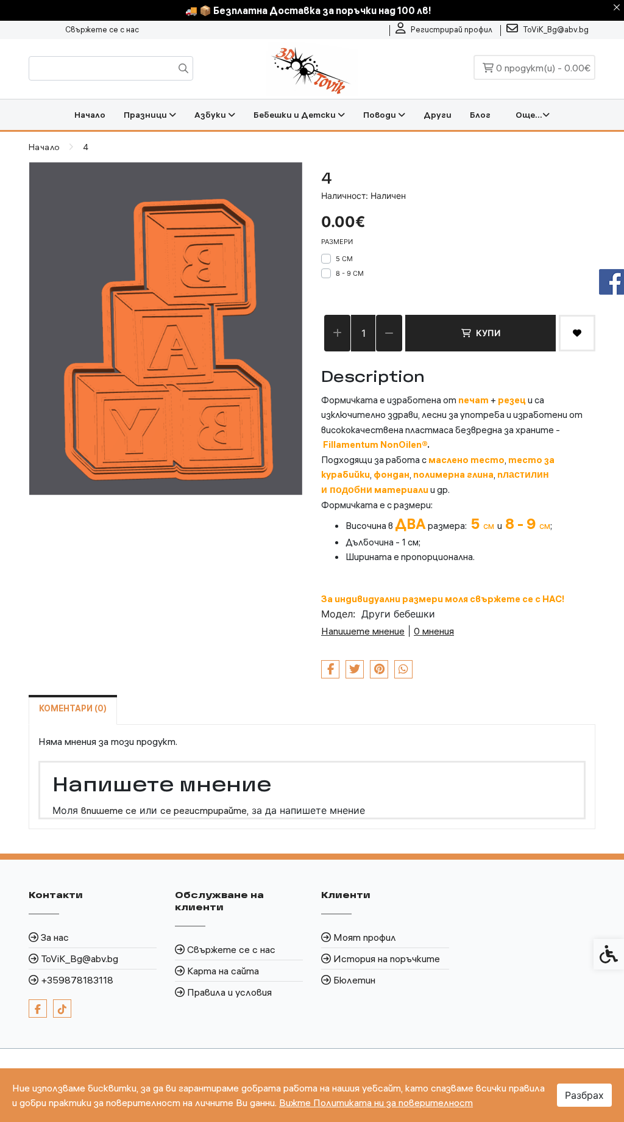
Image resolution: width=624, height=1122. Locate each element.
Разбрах (584, 1095)
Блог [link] (480, 114)
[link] (443, 30)
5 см (344, 258)
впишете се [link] (108, 810)
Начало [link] (89, 114)
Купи (488, 333)
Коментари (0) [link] (73, 708)
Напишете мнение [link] (363, 631)
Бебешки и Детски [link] (296, 114)
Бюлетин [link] (354, 980)
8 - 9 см (350, 273)
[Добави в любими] (577, 333)
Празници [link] (146, 114)
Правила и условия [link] (229, 992)
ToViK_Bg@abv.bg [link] (79, 958)
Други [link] (438, 114)
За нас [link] (55, 937)
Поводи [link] (380, 114)
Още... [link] (529, 114)
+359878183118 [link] (77, 980)
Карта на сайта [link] (223, 971)
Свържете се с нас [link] (102, 29)
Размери (337, 241)
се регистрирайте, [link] (204, 810)
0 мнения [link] (434, 631)
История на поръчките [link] (386, 958)
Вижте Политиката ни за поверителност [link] (376, 1102)
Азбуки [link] (211, 114)
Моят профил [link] (364, 937)
